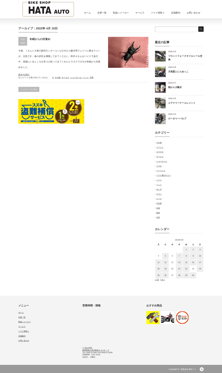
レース (159, 199)
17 (200, 262)
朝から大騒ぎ (175, 87)
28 (179, 275)
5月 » (163, 280)
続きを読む (24, 74)
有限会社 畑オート (188, 369)
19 (165, 269)
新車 (158, 213)
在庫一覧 (101, 12)
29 (186, 275)
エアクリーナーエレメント (182, 103)
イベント (159, 147)
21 (179, 269)
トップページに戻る (29, 89)
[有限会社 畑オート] (48, 9)
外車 (158, 208)
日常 (92, 77)
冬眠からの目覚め (40, 39)
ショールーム (76, 77)
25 (158, 275)
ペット (86, 77)
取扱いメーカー (121, 12)
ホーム (87, 12)
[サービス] (152, 317)
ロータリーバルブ (177, 118)
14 (179, 262)
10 (200, 256)
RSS (202, 369)
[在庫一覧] (182, 317)
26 (165, 275)
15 (186, 262)
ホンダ (159, 189)
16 (193, 262)
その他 (57, 77)
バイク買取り (158, 12)
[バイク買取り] (167, 317)
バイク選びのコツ (163, 175)
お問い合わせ (193, 12)
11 (158, 262)
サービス (139, 12)
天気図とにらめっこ (178, 71)
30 (193, 275)
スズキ (159, 166)
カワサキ (159, 152)
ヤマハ (159, 194)
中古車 (159, 203)
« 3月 (157, 280)
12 (165, 262)
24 (200, 269)
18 (158, 269)
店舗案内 (175, 12)
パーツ (159, 180)
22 (186, 269)
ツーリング (160, 171)
